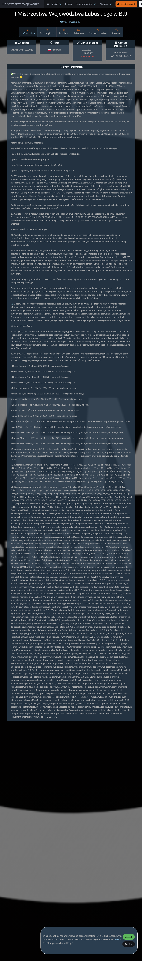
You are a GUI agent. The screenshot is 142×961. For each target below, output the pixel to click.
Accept (128, 937)
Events (68, 4)
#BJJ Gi (63, 22)
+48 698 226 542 (123, 56)
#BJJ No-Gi (74, 22)
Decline (128, 944)
